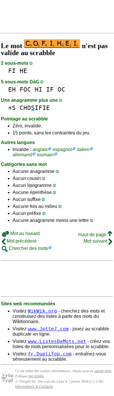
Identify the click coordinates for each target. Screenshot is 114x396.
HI (38, 89)
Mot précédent (21, 241)
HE (23, 70)
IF (50, 89)
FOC (25, 89)
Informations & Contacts (34, 387)
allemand (22, 154)
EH (12, 89)
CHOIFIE (35, 107)
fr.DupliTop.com (50, 354)
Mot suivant (96, 241)
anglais (40, 149)
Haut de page (93, 234)
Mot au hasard (24, 233)
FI (12, 70)
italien (83, 149)
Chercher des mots (28, 248)
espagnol (62, 149)
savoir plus (102, 371)
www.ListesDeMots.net (57, 341)
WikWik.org (42, 311)
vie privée (36, 376)
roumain (45, 154)
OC (61, 89)
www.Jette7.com (48, 329)
